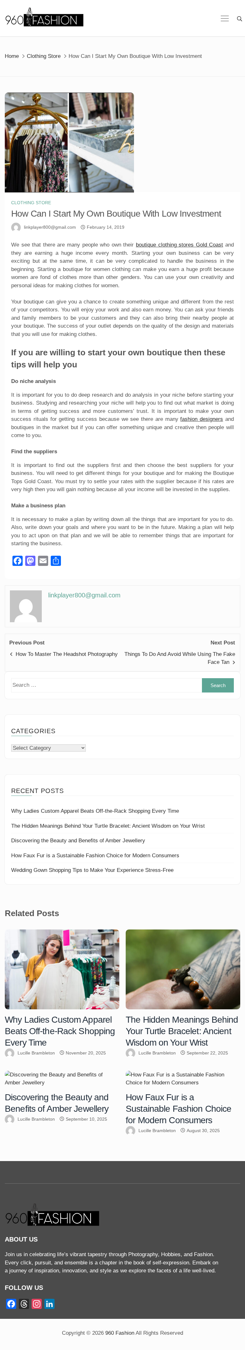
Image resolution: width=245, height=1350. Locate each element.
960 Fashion (119, 1333)
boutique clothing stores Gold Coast (179, 245)
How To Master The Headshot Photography (67, 654)
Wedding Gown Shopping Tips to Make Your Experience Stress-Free (92, 870)
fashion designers (201, 419)
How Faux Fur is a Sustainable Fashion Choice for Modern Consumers (95, 855)
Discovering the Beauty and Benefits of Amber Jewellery (78, 841)
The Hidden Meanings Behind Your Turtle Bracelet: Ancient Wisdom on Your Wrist (108, 826)
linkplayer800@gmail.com (50, 227)
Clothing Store (31, 202)
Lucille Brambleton (36, 1052)
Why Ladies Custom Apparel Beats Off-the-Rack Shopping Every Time (95, 811)
